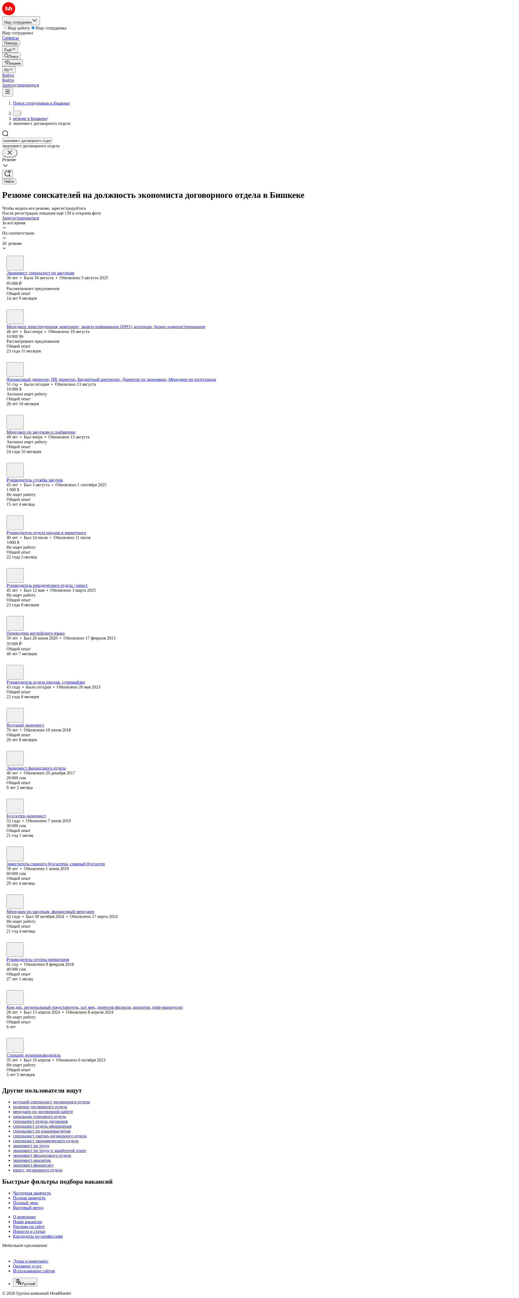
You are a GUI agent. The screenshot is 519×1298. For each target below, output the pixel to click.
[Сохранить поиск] (7, 174)
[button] (8, 75)
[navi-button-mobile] (7, 92)
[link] (11, 56)
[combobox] (27, 141)
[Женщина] (15, 263)
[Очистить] (9, 152)
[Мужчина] (15, 316)
